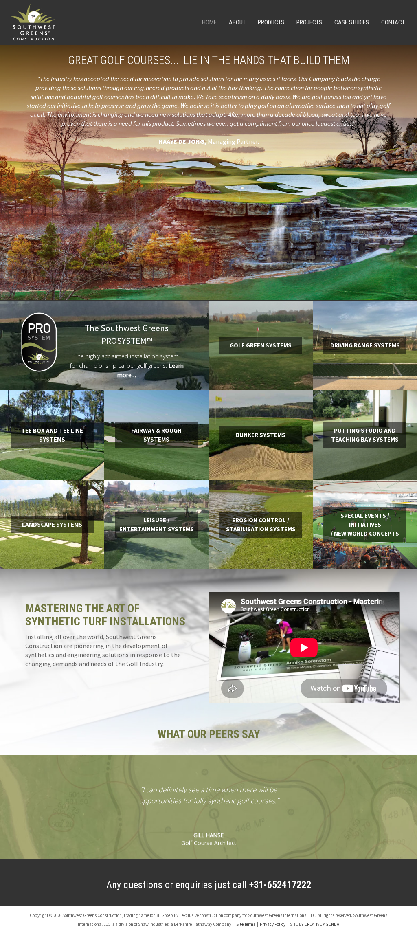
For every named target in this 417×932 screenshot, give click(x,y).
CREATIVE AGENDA (321, 924)
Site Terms (245, 924)
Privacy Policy (272, 924)
